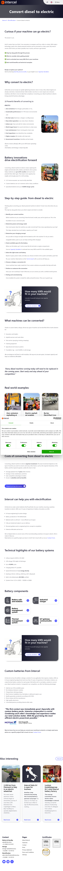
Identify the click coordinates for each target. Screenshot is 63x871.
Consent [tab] (11, 423)
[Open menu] (57, 2)
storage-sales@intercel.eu (9, 848)
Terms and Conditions (28, 852)
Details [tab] (31, 423)
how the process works (20, 71)
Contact (24, 845)
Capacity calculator (32, 306)
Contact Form (51, 538)
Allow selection (31, 451)
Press (23, 847)
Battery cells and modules (17, 600)
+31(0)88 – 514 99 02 (8, 850)
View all (59, 759)
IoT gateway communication (46, 620)
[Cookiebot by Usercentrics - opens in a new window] (54, 418)
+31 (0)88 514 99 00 (7, 844)
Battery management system (17, 610)
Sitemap (24, 854)
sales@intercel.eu (7, 842)
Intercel (4, 20)
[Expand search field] (47, 2)
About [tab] (52, 423)
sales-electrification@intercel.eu (10, 855)
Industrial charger (44, 600)
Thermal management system (17, 620)
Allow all (51, 451)
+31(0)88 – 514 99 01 (8, 857)
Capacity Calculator (43, 71)
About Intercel (26, 840)
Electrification (12, 20)
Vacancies (24, 842)
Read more (11, 820)
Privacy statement (27, 850)
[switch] (24, 445)
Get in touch (30, 259)
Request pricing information (14, 486)
